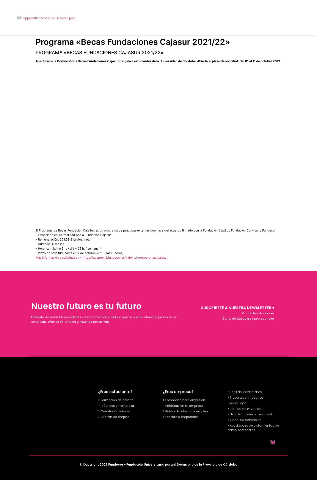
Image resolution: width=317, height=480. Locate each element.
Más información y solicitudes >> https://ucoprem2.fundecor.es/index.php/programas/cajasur (102, 257)
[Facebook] (262, 442)
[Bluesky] (272, 442)
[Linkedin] (251, 442)
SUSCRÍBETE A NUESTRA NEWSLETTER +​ (238, 307)
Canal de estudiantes (258, 313)
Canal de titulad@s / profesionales (248, 318)
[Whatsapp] (229, 442)
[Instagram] (240, 442)
